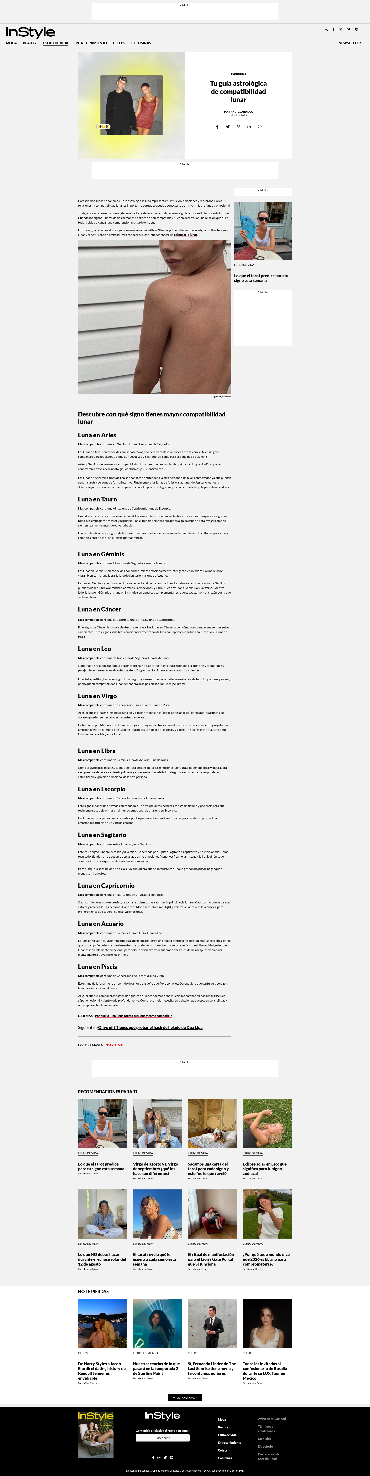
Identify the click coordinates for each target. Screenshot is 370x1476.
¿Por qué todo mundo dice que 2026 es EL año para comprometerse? (266, 1182)
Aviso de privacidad (272, 1342)
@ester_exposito (222, 352)
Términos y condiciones (266, 1352)
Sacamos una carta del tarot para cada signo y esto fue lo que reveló (208, 1092)
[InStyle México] (30, 9)
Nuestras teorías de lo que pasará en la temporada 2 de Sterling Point (156, 1292)
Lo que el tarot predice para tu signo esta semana (261, 223)
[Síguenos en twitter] (348, 5)
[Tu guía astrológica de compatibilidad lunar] (131, 81)
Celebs (119, 20)
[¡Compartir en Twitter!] (228, 103)
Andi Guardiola (242, 88)
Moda (11, 20)
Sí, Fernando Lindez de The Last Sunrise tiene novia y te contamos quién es (212, 1292)
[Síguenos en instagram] (341, 5)
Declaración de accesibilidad (268, 1380)
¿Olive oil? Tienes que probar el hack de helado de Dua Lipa (149, 977)
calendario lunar (185, 191)
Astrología (238, 50)
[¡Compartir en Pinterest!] (238, 103)
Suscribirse (163, 1361)
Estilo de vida (55, 20)
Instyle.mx (114, 995)
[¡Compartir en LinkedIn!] (249, 103)
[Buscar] (326, 5)
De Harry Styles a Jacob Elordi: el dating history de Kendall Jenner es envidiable (102, 1294)
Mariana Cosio (200, 1192)
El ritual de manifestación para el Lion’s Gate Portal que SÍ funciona (211, 1182)
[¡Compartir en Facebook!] (217, 103)
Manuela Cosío (90, 1097)
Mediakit (264, 1362)
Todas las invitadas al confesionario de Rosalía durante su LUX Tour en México (265, 1294)
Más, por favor (185, 1321)
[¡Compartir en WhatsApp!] (259, 103)
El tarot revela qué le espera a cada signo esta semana (154, 1182)
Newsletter (350, 20)
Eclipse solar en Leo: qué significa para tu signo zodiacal (265, 1092)
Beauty (30, 20)
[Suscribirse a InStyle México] (96, 1358)
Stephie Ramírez (255, 1192)
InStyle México (90, 1306)
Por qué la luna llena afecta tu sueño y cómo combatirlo (133, 966)
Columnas (141, 20)
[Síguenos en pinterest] (356, 5)
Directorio (265, 1370)
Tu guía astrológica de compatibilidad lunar (238, 68)
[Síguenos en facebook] (334, 5)
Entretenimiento (90, 20)
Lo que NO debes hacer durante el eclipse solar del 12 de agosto (102, 1182)
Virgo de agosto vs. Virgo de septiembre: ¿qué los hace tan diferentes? (155, 1092)
